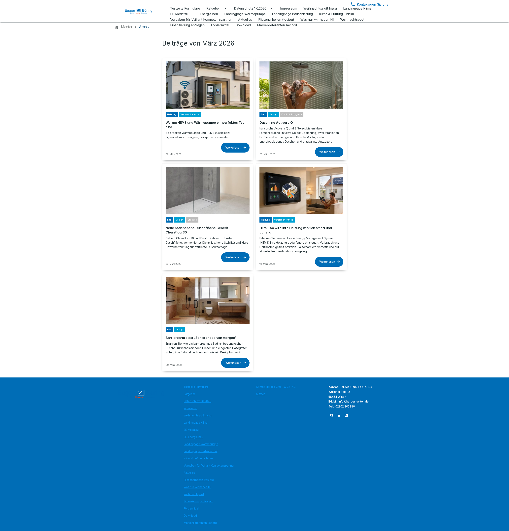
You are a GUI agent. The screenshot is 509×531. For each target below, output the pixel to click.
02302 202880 (345, 406)
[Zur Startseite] (141, 11)
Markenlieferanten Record (200, 522)
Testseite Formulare (196, 386)
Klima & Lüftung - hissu (198, 458)
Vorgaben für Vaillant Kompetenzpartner (209, 465)
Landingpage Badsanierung (201, 451)
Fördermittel (191, 508)
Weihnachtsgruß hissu (198, 415)
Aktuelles (189, 472)
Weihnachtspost (194, 494)
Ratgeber (189, 394)
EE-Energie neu (193, 437)
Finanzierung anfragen (198, 501)
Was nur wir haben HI (197, 487)
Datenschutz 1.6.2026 (197, 401)
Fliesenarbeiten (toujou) (199, 479)
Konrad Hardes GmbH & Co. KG (276, 386)
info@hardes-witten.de (354, 401)
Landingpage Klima (196, 422)
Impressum (190, 408)
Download (190, 515)
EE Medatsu (191, 429)
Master (260, 394)
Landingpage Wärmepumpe (201, 444)
